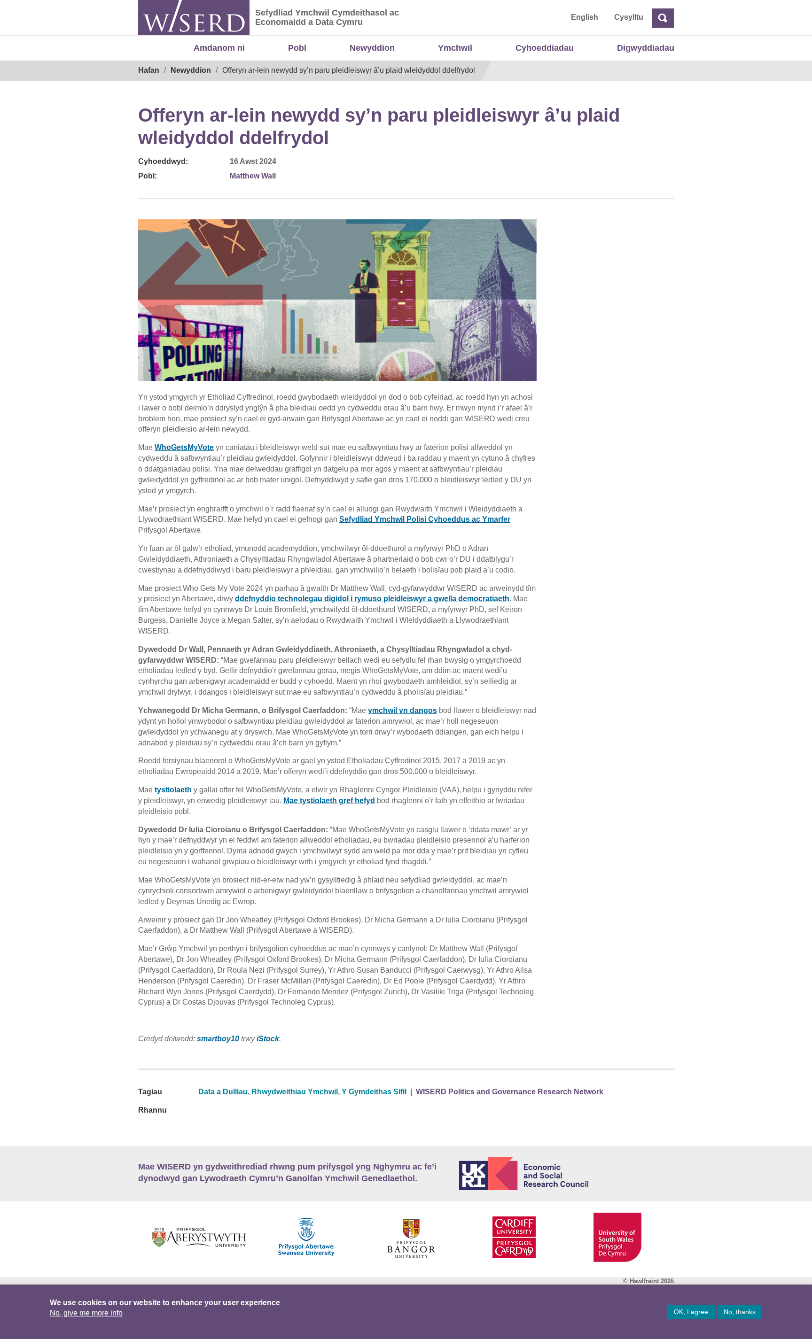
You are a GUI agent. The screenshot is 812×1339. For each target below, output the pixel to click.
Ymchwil (455, 48)
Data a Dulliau (223, 1092)
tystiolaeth (173, 790)
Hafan (148, 70)
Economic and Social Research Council (566, 1173)
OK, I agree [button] (691, 1312)
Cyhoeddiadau (544, 48)
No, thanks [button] (740, 1312)
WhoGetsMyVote (184, 447)
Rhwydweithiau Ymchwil (294, 1092)
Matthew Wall (253, 176)
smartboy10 (218, 1039)
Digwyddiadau (645, 48)
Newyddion (372, 48)
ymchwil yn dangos (402, 710)
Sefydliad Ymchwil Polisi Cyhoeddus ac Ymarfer (424, 519)
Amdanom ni (219, 48)
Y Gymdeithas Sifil (374, 1092)
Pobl (297, 48)
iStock (268, 1039)
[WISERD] (194, 17)
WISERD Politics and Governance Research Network (509, 1092)
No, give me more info (86, 1313)
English (584, 17)
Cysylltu (628, 17)
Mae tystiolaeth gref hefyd (329, 801)
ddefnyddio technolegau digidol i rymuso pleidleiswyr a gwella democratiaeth (372, 599)
